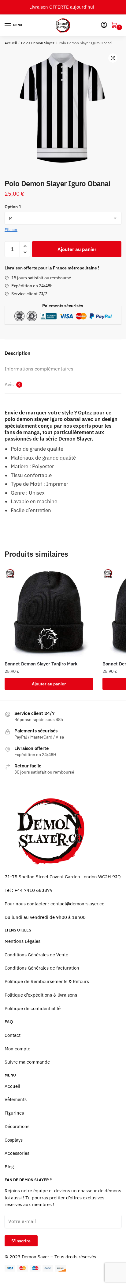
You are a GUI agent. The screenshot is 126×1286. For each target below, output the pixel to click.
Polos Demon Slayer (37, 43)
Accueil (11, 43)
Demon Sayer (35, 1257)
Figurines (14, 1113)
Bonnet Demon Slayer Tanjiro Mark (41, 664)
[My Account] (104, 25)
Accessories (17, 1153)
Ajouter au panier (76, 249)
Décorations (17, 1126)
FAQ (9, 1022)
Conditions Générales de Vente (36, 955)
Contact (12, 1035)
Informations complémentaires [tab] (39, 369)
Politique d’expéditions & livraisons (41, 995)
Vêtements (16, 1099)
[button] (112, 58)
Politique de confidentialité (33, 1008)
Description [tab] (17, 353)
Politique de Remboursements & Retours (47, 981)
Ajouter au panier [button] (49, 684)
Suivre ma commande (27, 1062)
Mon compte (17, 1049)
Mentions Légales (22, 941)
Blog (9, 1167)
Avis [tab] (12, 384)
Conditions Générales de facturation (42, 968)
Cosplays (14, 1140)
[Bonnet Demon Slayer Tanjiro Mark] (49, 612)
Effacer (11, 229)
